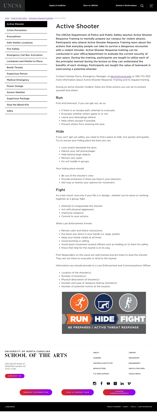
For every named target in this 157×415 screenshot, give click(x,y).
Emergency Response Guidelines (41, 18)
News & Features (137, 368)
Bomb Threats (15, 67)
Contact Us (14, 376)
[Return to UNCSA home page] (12, 5)
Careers (97, 358)
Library (132, 353)
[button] (142, 5)
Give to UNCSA (90, 5)
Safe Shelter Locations (20, 42)
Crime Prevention (17, 30)
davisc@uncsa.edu (120, 76)
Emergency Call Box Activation (25, 55)
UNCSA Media (135, 374)
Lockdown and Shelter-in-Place (25, 61)
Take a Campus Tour (77, 392)
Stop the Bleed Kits (18, 104)
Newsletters (99, 368)
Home (7, 18)
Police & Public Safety (19, 18)
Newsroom (134, 358)
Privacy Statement (114, 407)
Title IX (133, 407)
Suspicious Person (17, 73)
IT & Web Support (101, 374)
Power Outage (15, 86)
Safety (125, 407)
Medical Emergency (18, 79)
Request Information (36, 392)
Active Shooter (15, 24)
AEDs (10, 111)
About (96, 353)
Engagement (134, 363)
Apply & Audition (57, 5)
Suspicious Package (18, 98)
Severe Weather (16, 92)
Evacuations (14, 36)
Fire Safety (13, 48)
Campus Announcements (119, 392)
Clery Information (145, 407)
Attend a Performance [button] (126, 5)
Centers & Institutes (103, 363)
